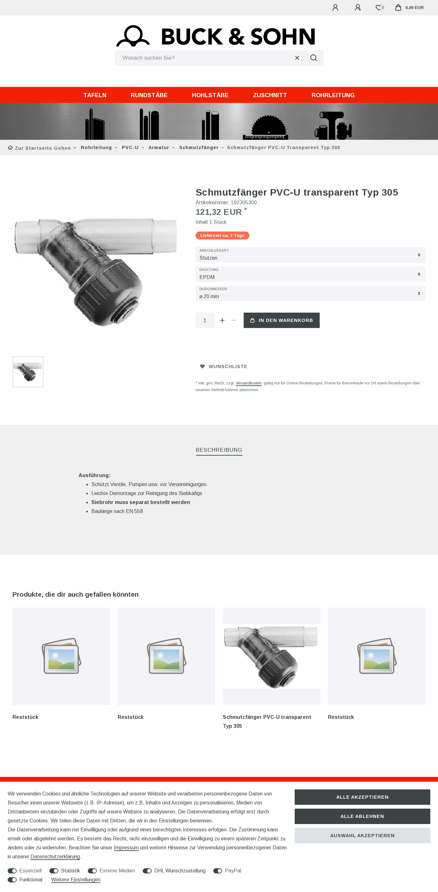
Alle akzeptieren (362, 797)
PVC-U (129, 147)
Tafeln (94, 95)
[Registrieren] (358, 8)
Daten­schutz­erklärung (55, 856)
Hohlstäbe (210, 95)
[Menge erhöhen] (222, 320)
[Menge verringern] (234, 320)
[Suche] (314, 58)
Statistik (70, 870)
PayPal (233, 870)
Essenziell (30, 870)
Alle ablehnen (362, 816)
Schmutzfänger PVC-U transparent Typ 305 (267, 721)
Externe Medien (117, 870)
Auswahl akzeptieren (362, 835)
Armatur (158, 147)
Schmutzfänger (198, 147)
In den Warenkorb (286, 320)
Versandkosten (249, 383)
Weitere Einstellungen (75, 879)
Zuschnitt (270, 95)
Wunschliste (228, 366)
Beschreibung (219, 450)
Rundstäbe (149, 95)
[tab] (219, 450)
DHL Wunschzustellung (180, 870)
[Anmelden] (336, 8)
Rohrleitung (333, 95)
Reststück (25, 717)
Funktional (30, 879)
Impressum (126, 847)
